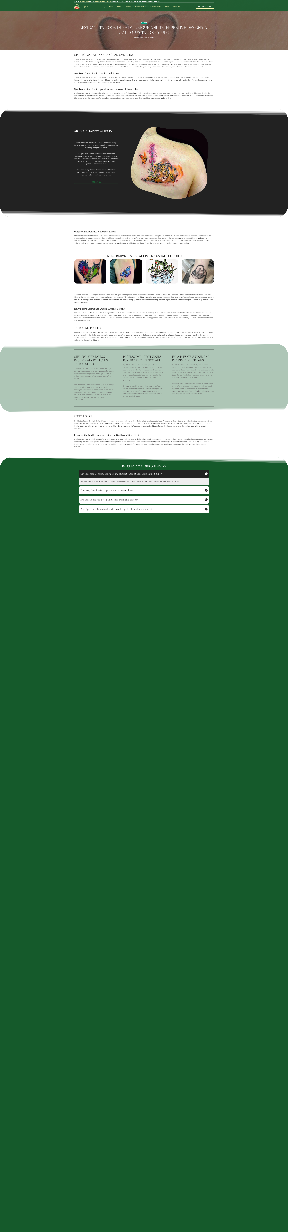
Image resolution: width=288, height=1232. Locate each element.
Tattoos (144, 22)
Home (111, 7)
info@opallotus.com (103, 1)
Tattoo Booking (204, 6)
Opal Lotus (139, 37)
